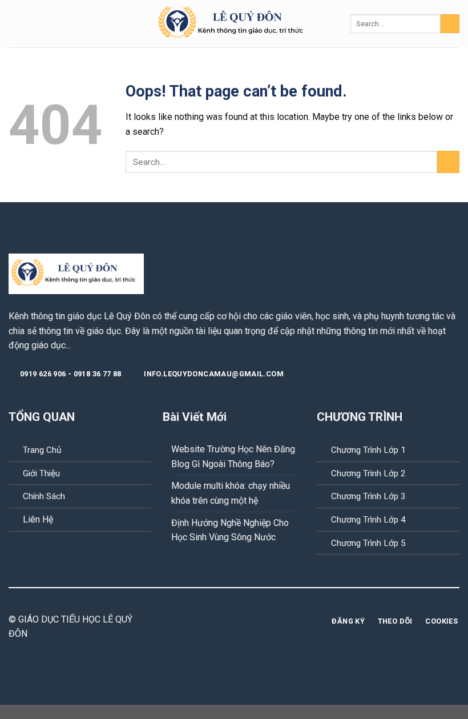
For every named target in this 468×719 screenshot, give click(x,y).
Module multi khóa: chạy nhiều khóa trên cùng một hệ (230, 493)
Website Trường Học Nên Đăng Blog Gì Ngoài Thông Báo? (233, 456)
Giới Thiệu (41, 473)
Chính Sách (44, 496)
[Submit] (450, 24)
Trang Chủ (42, 450)
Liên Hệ (38, 519)
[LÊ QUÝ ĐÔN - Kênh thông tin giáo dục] (234, 23)
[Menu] (15, 24)
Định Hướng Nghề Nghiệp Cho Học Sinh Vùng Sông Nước (230, 530)
